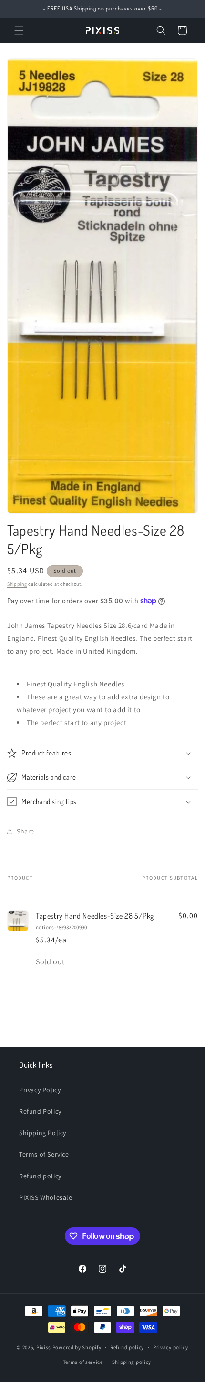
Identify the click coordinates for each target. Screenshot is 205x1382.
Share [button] (25, 831)
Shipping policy (132, 1362)
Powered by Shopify (77, 1347)
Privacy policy (170, 1347)
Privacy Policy (40, 1090)
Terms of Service (44, 1154)
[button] (19, 30)
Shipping (17, 584)
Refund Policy (40, 1111)
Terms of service (83, 1362)
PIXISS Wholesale (45, 1197)
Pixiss (43, 1347)
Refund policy (40, 1176)
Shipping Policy (42, 1132)
